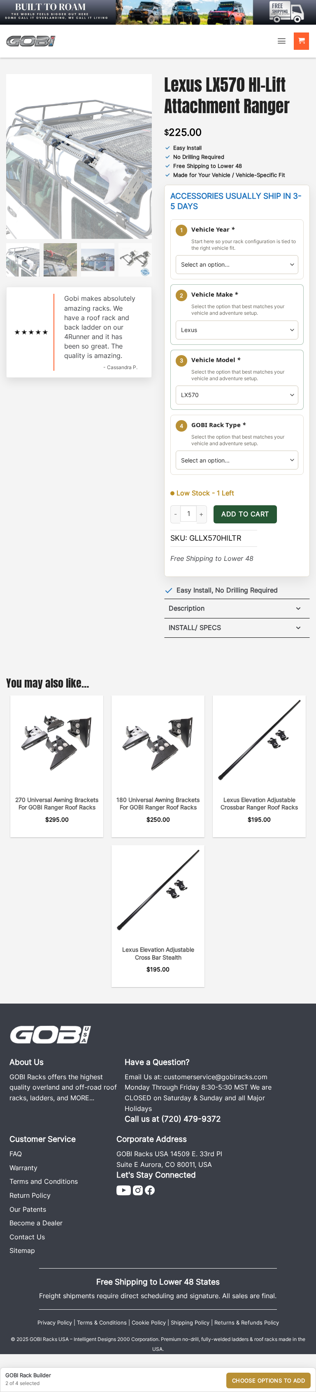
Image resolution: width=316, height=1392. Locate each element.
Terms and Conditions (43, 1181)
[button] (281, 41)
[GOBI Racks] (50, 1033)
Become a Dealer (36, 1223)
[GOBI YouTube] (123, 1189)
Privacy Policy (54, 1323)
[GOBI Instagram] (138, 1189)
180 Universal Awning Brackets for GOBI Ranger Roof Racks (158, 803)
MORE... (82, 1098)
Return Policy (30, 1195)
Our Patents (27, 1209)
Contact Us (27, 1237)
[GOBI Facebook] (150, 1189)
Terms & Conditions (102, 1323)
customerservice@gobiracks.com (215, 1077)
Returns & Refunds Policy (246, 1323)
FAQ (15, 1154)
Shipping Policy (190, 1323)
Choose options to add (268, 1380)
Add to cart (245, 514)
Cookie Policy (149, 1323)
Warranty (23, 1168)
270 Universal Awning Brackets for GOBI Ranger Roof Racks (56, 803)
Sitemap (22, 1250)
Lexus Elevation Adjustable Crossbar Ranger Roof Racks (259, 803)
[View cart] (301, 41)
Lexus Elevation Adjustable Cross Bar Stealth (158, 953)
